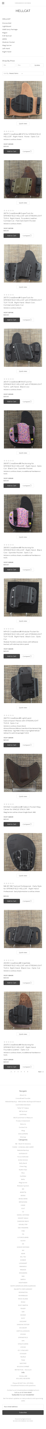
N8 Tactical (23, 1111)
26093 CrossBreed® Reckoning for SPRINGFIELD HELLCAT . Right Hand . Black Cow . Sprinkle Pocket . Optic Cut (23, 550)
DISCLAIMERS (23, 1134)
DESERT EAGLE (23, 1218)
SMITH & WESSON (23, 1331)
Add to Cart (11, 151)
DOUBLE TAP (23, 1224)
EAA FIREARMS (23, 1228)
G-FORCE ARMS (23, 1237)
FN (23, 1234)
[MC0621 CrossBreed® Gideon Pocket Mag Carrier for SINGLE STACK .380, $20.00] (23, 773)
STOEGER (23, 1354)
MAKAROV (23, 1266)
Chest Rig (23, 1166)
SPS (23, 1341)
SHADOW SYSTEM (23, 1324)
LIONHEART (23, 1263)
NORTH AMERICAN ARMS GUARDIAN (23, 1286)
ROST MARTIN (23, 1305)
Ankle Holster (23, 1160)
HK (23, 1244)
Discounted (6, 23)
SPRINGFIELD (23, 1337)
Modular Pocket (8, 42)
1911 (23, 1189)
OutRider (23, 1176)
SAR (23, 1312)
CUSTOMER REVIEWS (23, 1105)
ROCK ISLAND (23, 1299)
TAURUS (23, 1357)
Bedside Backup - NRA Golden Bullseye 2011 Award (23, 1102)
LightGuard (6, 26)
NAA (23, 1276)
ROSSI (23, 1302)
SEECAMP (23, 1321)
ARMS (4, 39)
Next (40, 1072)
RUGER (23, 1308)
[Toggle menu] (3, 3)
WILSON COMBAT (23, 1366)
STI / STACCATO (23, 1350)
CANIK (23, 1205)
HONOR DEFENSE (23, 1247)
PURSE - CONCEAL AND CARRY (23, 1147)
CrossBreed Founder (23, 1098)
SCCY (23, 1318)
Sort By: (6, 73)
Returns (23, 1124)
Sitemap (23, 1137)
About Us (23, 1095)
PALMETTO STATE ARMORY (23, 1289)
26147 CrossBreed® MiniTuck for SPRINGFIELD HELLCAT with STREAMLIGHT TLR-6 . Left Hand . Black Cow (23, 384)
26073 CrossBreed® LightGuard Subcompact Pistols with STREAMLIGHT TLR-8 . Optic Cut (21, 720)
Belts (23, 1179)
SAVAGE (23, 1315)
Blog (23, 1131)
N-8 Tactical (7, 36)
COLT (23, 1208)
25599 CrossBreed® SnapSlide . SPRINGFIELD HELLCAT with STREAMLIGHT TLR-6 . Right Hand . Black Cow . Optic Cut (23, 965)
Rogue (4, 33)
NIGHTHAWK (23, 1283)
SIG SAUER (23, 1328)
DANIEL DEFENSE (23, 1215)
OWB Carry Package (10, 29)
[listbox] (16, 73)
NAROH (23, 1279)
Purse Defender (23, 1157)
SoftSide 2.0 (23, 1153)
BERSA (23, 1195)
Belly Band (23, 1163)
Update (37, 65)
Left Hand (6, 48)
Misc (23, 1173)
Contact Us (23, 1127)
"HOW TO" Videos (23, 1108)
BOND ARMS (23, 1199)
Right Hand (6, 52)
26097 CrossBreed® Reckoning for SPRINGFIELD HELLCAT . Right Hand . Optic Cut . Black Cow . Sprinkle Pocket (23, 465)
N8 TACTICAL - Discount (23, 1370)
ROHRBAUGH (23, 1296)
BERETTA (23, 1192)
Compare (26, 151)
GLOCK (23, 1241)
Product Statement (23, 1121)
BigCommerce (26, 1419)
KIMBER (23, 1260)
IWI (23, 1250)
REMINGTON (23, 1292)
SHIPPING (23, 1114)
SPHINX (23, 1334)
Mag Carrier (7, 45)
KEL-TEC (23, 1257)
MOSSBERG (23, 1273)
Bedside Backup (23, 1150)
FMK (23, 1231)
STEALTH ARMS (23, 1344)
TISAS (23, 1360)
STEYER (23, 1347)
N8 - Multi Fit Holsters (23, 1144)
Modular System (23, 1186)
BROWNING (23, 1202)
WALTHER (23, 1363)
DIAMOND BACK (23, 1221)
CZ (23, 1212)
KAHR (23, 1254)
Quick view (23, 123)
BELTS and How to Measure (23, 1118)
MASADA (23, 1270)
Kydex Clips (23, 1170)
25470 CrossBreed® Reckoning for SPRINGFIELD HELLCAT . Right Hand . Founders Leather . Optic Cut (20, 1047)
